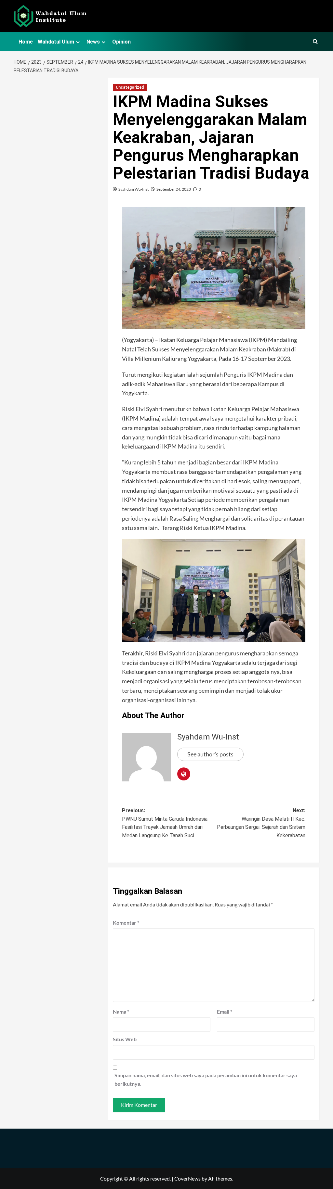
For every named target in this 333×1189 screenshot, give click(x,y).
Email (224, 1011)
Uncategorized (130, 87)
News (93, 42)
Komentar (126, 922)
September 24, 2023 (173, 189)
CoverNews (187, 1178)
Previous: (164, 823)
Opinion (121, 42)
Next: (261, 823)
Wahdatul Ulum (56, 42)
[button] (315, 41)
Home (26, 42)
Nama (121, 1011)
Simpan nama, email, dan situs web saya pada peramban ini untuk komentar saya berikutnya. (205, 1079)
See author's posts (210, 754)
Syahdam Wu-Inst (133, 189)
